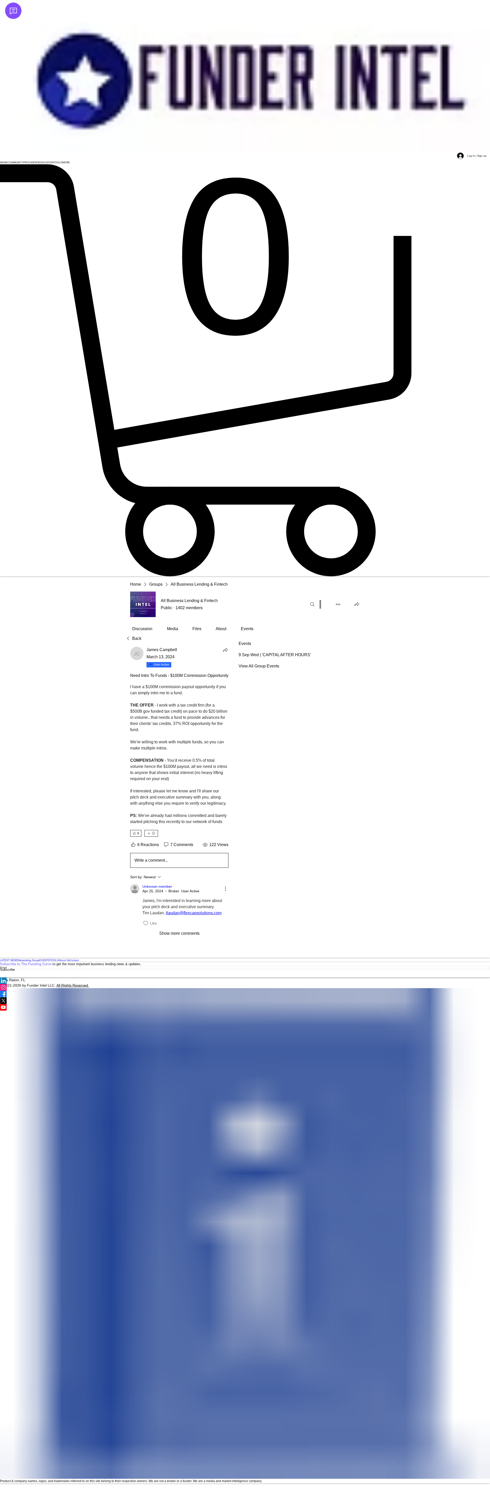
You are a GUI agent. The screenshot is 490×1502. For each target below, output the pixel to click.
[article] (179, 792)
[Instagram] (245, 987)
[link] (142, 629)
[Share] (225, 650)
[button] (4, 162)
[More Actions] (225, 889)
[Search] (312, 604)
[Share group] (357, 604)
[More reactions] (151, 833)
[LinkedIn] (245, 980)
